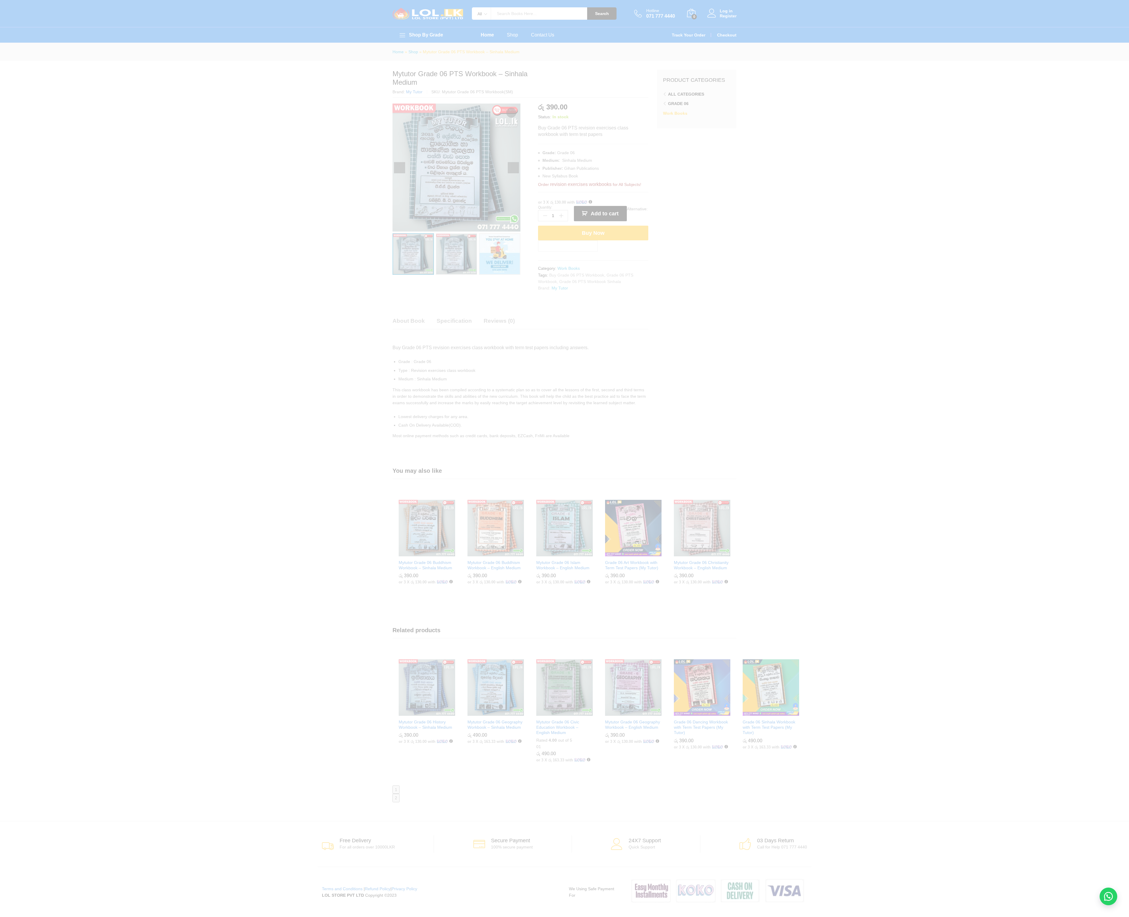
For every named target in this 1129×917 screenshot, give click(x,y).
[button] (1108, 896)
